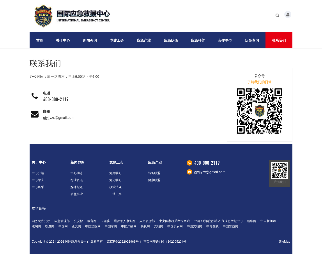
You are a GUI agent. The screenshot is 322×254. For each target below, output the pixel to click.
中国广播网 (128, 226)
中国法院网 (93, 226)
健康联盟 (154, 180)
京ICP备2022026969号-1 (124, 241)
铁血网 (49, 226)
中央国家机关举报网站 (174, 221)
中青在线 (212, 226)
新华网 (251, 221)
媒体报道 (77, 187)
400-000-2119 (56, 99)
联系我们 (279, 40)
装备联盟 (154, 173)
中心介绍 (38, 173)
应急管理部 (62, 221)
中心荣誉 (38, 180)
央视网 (145, 226)
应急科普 (198, 40)
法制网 (36, 226)
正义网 (76, 226)
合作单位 (225, 40)
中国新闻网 (268, 221)
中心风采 (38, 187)
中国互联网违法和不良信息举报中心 (218, 221)
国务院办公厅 (41, 221)
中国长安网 (175, 226)
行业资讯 (77, 180)
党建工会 (117, 40)
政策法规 (115, 187)
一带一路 (115, 194)
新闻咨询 (90, 40)
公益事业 (77, 194)
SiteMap (284, 241)
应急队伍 (171, 40)
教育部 (91, 221)
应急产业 (144, 40)
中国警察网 (230, 226)
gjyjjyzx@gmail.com (58, 117)
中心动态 (77, 173)
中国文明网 (194, 226)
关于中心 (63, 40)
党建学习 (115, 173)
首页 (39, 40)
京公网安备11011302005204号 (164, 241)
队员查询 (252, 40)
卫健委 (105, 221)
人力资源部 (147, 221)
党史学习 (115, 180)
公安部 (78, 221)
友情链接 (39, 208)
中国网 (63, 226)
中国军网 (111, 226)
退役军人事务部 (124, 221)
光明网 (158, 226)
